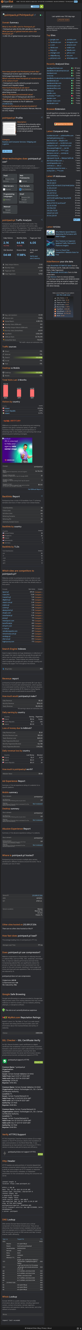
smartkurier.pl (7, 616)
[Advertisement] (22, 54)
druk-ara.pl (6, 639)
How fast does (19, 935)
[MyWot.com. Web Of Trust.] (4, 1018)
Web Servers (9, 186)
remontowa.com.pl (9, 634)
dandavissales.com (53, 86)
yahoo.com (71, 53)
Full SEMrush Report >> (35, 489)
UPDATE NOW (63, 20)
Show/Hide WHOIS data (59, 272)
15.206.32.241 (52, 188)
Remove (54, 277)
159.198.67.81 (51, 208)
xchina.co (50, 91)
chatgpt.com (55, 53)
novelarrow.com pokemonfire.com (60, 136)
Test (41, 1154)
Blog (39, 1328)
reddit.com (71, 48)
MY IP (75, 1)
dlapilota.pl (6, 600)
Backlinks (11, 496)
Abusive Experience (16, 828)
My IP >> (77, 220)
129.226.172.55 (52, 211)
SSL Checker (21, 1040)
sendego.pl (6, 636)
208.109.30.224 (52, 196)
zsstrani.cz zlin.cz (54, 166)
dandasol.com (52, 73)
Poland (7, 409)
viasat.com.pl (7, 602)
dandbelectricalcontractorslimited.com (61, 78)
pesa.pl (5, 618)
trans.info (6, 595)
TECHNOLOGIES (69, 1)
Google (13, 994)
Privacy (44, 1328)
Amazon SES (26, 197)
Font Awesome (26, 189)
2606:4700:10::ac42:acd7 (56, 203)
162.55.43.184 (52, 206)
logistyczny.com (8, 642)
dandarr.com (51, 98)
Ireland (7, 413)
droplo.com (6, 613)
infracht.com (7, 626)
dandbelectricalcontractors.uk (58, 71)
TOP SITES (22, 1)
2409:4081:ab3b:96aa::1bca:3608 (59, 198)
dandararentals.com (54, 83)
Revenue (10, 678)
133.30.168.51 (51, 183)
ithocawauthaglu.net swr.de (58, 148)
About (50, 1328)
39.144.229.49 (52, 216)
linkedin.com (71, 50)
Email (22, 194)
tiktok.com (54, 48)
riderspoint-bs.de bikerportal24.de (60, 158)
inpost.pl (5, 592)
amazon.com (71, 45)
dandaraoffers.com (54, 88)
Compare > (38, 592)
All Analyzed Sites (30, 1328)
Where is (18, 855)
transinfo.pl (6, 597)
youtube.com (71, 40)
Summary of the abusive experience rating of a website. (21, 833)
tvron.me (50, 76)
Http (8, 1161)
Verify (14, 1134)
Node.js (8, 200)
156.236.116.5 (51, 181)
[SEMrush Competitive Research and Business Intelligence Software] (11, 421)
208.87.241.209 (52, 213)
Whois (9, 1296)
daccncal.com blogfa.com (57, 141)
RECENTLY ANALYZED (31, 1)
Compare (36, 6)
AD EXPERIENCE (49, 1)
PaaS (6, 176)
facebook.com (55, 42)
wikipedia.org (55, 56)
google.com (54, 40)
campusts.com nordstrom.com (59, 146)
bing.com (53, 50)
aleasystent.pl (7, 610)
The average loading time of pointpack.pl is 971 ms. (19, 940)
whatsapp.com (72, 58)
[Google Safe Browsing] (3, 1010)
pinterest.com (55, 58)
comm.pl (5, 608)
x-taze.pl (5, 629)
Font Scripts (25, 186)
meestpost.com (8, 621)
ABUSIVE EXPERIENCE (59, 1)
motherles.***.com (53, 96)
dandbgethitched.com (55, 68)
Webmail (7, 207)
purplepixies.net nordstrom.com (59, 143)
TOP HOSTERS (41, 1)
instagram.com (72, 42)
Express (24, 181)
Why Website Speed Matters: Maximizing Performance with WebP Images (66, 234)
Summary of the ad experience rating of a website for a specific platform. (21, 786)
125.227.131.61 (52, 193)
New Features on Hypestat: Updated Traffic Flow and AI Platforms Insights (66, 243)
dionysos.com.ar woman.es (57, 153)
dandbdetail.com (53, 81)
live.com (70, 56)
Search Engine (14, 649)
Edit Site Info (7, 151)
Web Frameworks (25, 177)
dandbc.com (51, 93)
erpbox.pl (5, 605)
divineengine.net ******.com (57, 151)
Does (21, 952)
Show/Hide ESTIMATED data (61, 266)
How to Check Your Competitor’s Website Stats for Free (67, 252)
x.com (52, 45)
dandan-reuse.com (53, 101)
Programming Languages (9, 195)
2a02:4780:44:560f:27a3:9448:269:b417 (61, 186)
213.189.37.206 (7, 104)
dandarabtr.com (52, 103)
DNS (8, 1219)
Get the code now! (63, 295)
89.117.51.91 (51, 201)
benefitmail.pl (7, 623)
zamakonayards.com (9, 631)
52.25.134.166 (51, 191)
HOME (18, 1)
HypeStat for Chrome (65, 124)
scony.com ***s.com (55, 171)
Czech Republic (10, 411)
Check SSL (38, 1062)
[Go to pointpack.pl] (35, 15)
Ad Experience (13, 781)
